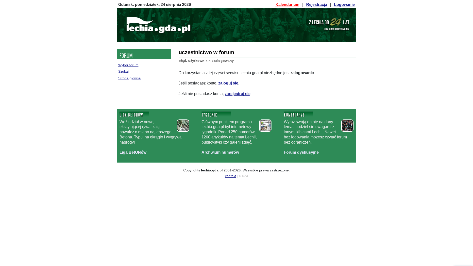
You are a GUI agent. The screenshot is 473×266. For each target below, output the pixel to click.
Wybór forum (128, 65)
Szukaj (123, 71)
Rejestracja (316, 4)
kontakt (230, 176)
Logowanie (344, 4)
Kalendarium (287, 4)
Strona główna (129, 78)
